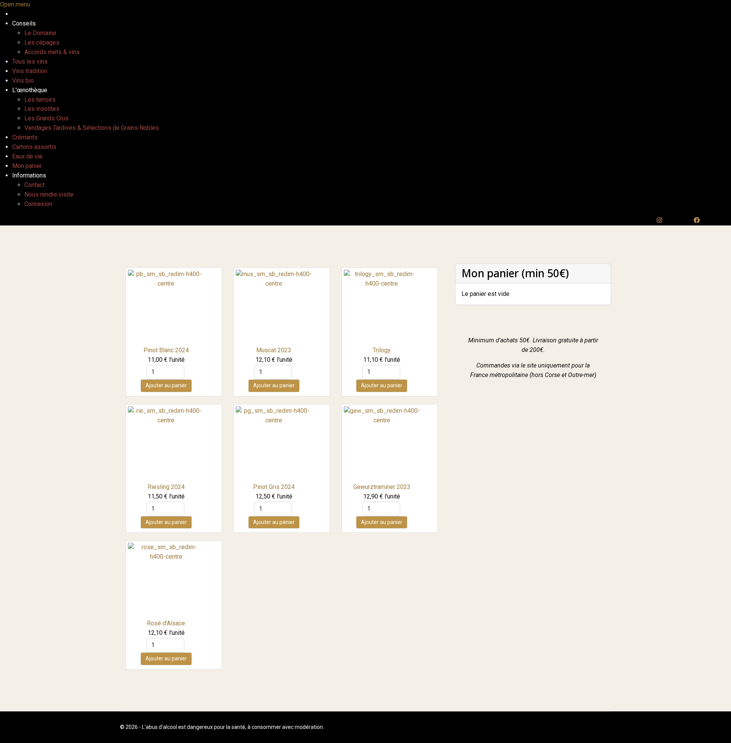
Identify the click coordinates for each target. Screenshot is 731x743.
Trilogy (382, 350)
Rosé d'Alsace (166, 623)
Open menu (15, 4)
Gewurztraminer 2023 (381, 487)
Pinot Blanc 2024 (166, 350)
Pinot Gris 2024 (274, 487)
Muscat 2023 (273, 350)
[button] (24, 23)
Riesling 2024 (166, 487)
